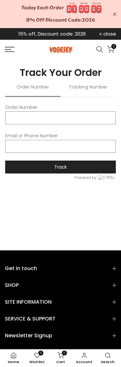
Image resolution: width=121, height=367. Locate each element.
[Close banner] (115, 14)
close (109, 33)
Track (60, 167)
